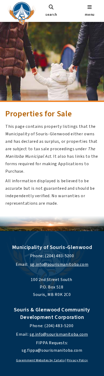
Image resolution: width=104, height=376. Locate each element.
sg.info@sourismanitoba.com (59, 264)
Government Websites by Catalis (40, 360)
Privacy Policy (77, 360)
